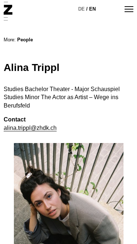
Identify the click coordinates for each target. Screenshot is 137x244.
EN (92, 9)
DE (81, 9)
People (25, 39)
